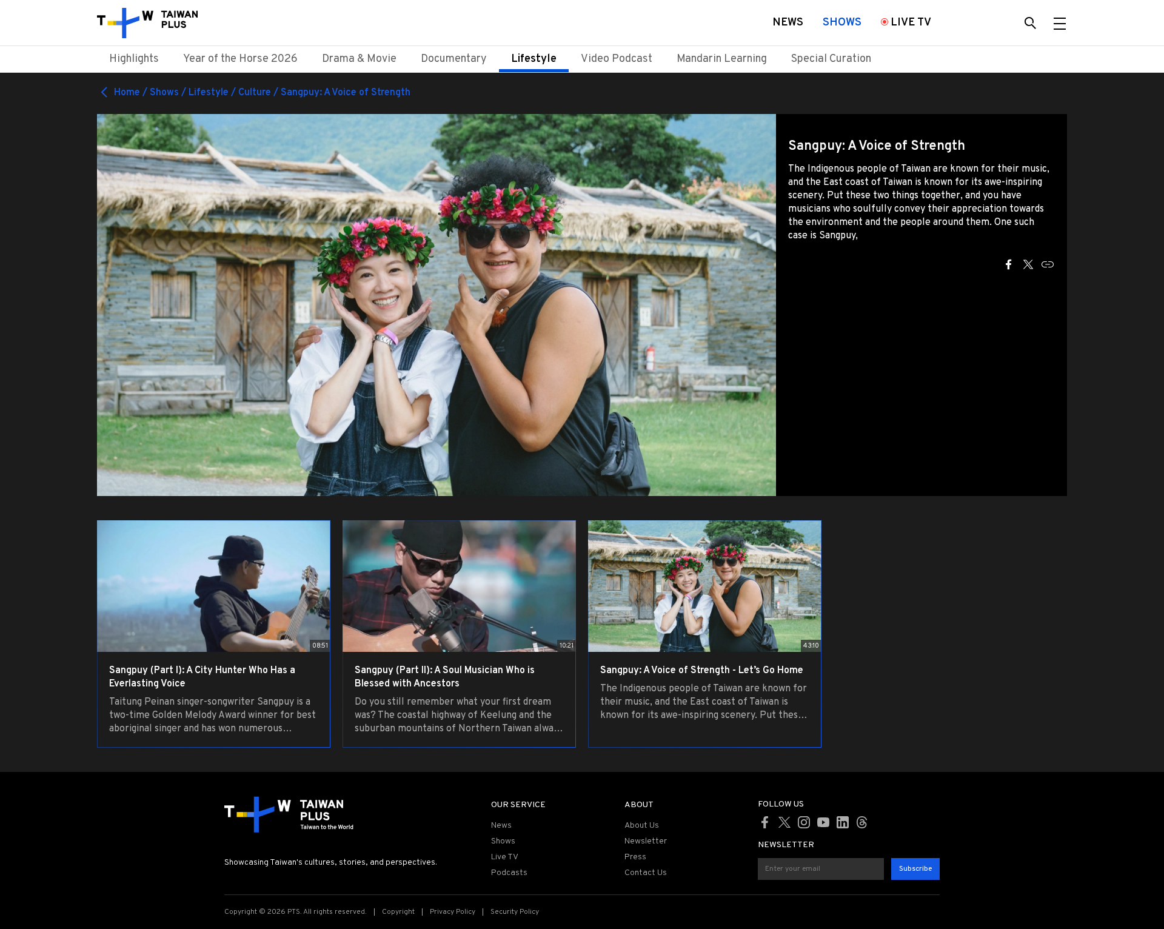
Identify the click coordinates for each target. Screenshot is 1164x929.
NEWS (787, 23)
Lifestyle (534, 59)
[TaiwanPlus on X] (784, 822)
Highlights (134, 59)
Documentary (454, 59)
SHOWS (842, 23)
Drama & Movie (359, 59)
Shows (503, 841)
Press (635, 857)
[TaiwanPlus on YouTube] (823, 822)
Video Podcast (616, 59)
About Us (641, 825)
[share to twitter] (1028, 264)
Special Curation (831, 59)
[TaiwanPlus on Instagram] (804, 822)
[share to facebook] (1009, 264)
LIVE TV (911, 23)
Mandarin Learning (722, 59)
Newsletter (645, 841)
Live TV (504, 857)
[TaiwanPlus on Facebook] (765, 822)
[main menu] (1059, 23)
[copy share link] (1047, 264)
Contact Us (645, 873)
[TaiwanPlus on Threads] (862, 822)
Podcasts (509, 873)
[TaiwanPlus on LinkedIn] (842, 822)
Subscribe (915, 869)
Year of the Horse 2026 (240, 59)
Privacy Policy (452, 912)
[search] (1030, 23)
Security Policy (514, 912)
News (501, 825)
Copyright (398, 912)
